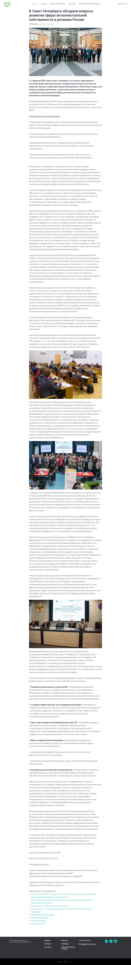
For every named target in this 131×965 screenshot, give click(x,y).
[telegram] (106, 941)
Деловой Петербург (40, 918)
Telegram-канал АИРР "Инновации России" (50, 906)
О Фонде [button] (43, 4)
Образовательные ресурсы (89, 4)
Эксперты (72, 4)
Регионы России (38, 921)
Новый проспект (38, 924)
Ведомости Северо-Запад (42, 915)
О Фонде (47, 944)
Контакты (48, 947)
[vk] (111, 941)
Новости (64, 940)
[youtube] (115, 941)
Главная (34, 4)
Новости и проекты (57, 4)
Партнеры (65, 944)
